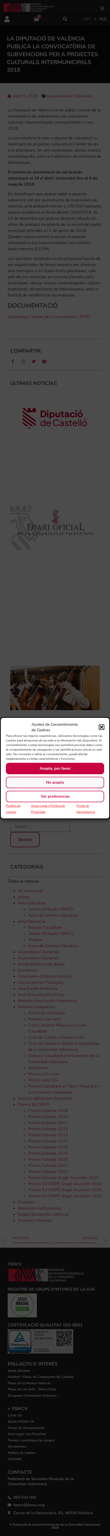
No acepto (55, 782)
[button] (101, 727)
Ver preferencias (55, 796)
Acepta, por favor (55, 768)
